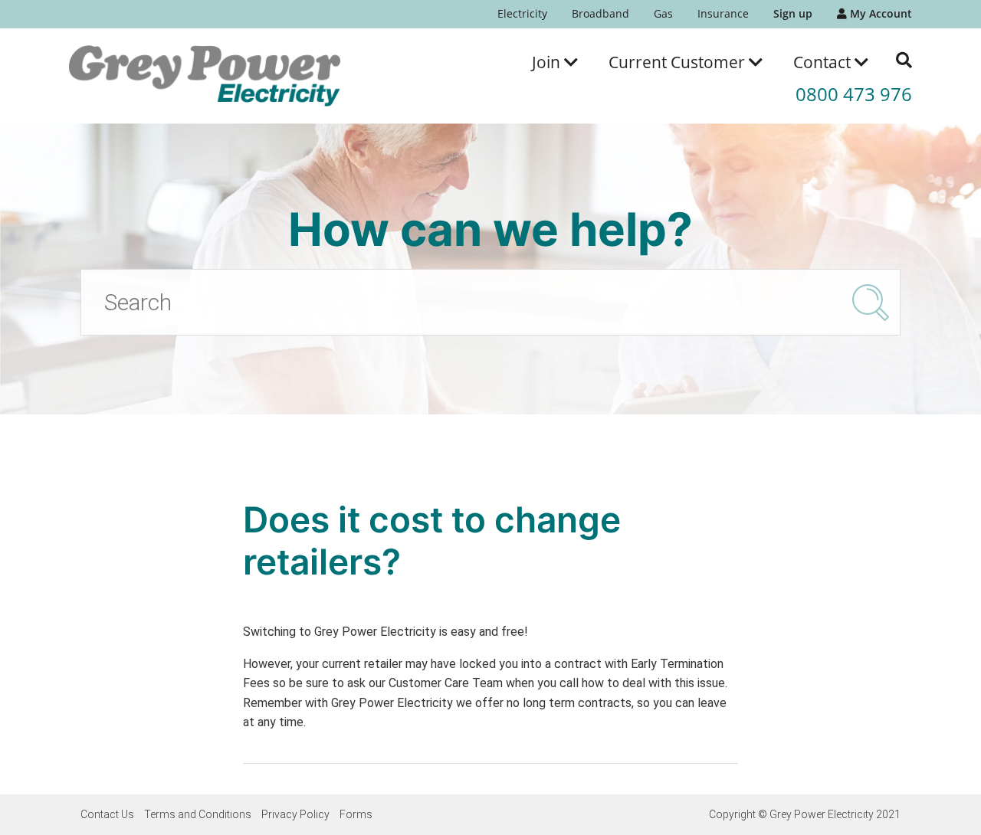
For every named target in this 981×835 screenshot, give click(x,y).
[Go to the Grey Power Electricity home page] (204, 75)
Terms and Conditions (197, 814)
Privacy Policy (295, 814)
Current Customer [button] (679, 62)
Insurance (723, 13)
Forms (356, 814)
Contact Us (107, 814)
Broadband (600, 13)
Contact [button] (824, 62)
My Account (879, 13)
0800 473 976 (854, 93)
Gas (663, 13)
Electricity (522, 13)
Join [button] (548, 62)
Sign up (792, 13)
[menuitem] (522, 14)
